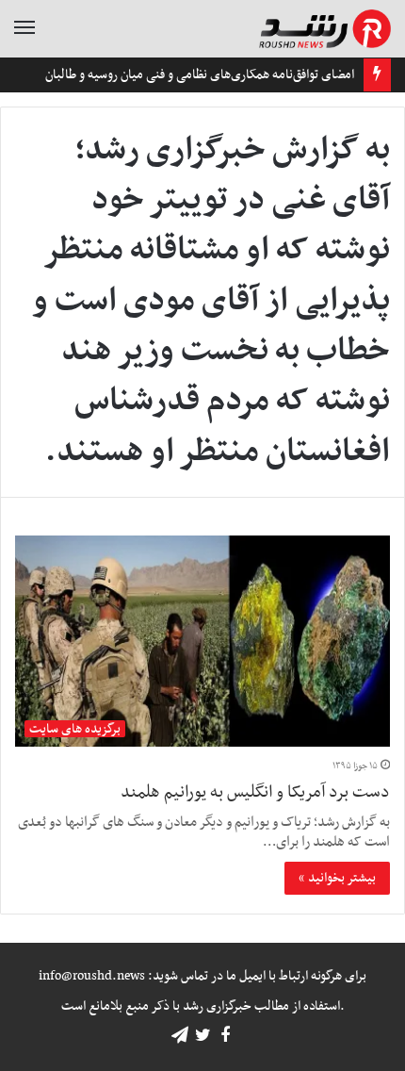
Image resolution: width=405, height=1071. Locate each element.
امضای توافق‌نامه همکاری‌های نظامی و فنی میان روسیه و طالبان (199, 75)
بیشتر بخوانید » (337, 878)
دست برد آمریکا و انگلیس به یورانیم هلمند (255, 792)
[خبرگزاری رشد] (325, 28)
